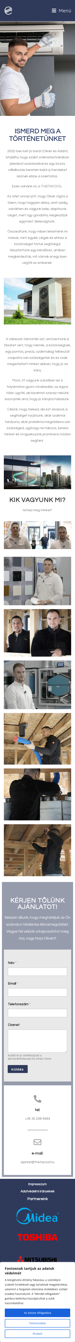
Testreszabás (37, 1323)
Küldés (18, 1069)
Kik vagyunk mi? (37, 500)
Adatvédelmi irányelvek (37, 1191)
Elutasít (37, 1333)
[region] (37, 1302)
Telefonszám (19, 1004)
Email (13, 983)
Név (12, 963)
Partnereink (37, 1199)
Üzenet (14, 1025)
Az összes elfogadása (37, 1313)
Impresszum (37, 1184)
